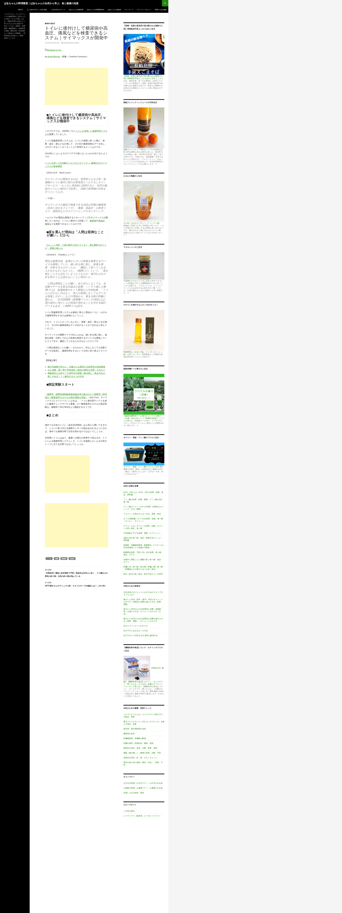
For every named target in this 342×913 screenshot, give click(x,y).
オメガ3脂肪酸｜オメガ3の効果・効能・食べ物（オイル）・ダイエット (143, 519)
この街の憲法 (129, 811)
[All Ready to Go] (53, 49)
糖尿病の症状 (129, 733)
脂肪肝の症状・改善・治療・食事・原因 (140, 748)
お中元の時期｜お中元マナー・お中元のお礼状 (143, 783)
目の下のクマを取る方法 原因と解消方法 (140, 635)
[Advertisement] (76, 86)
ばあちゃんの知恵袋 (114, 9)
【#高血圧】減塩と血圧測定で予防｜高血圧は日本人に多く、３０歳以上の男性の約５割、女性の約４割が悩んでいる (76, 573)
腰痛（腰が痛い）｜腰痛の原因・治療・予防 (142, 753)
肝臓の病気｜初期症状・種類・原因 (138, 743)
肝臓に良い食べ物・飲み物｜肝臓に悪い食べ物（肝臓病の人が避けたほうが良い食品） (143, 568)
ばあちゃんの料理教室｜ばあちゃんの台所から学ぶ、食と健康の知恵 (41, 3)
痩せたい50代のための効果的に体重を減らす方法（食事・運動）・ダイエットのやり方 (143, 619)
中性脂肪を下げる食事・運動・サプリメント (142, 533)
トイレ (49, 558)
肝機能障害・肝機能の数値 (134, 738)
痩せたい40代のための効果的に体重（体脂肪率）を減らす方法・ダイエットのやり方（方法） (142, 611)
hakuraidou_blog (71, 43)
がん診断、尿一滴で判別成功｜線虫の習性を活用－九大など (76, 370)
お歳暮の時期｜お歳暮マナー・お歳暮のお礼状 (143, 788)
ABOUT (20, 9)
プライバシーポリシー (144, 9)
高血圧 (52, 23)
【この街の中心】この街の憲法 (36, 9)
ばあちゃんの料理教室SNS (95, 9)
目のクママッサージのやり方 (135, 626)
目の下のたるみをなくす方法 (135, 630)
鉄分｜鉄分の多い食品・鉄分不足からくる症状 (143, 574)
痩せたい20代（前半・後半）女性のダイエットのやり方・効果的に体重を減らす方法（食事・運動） (143, 601)
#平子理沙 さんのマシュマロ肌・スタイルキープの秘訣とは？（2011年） (76, 584)
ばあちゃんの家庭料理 (76, 9)
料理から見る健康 (161, 9)
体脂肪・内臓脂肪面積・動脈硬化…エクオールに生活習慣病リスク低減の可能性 (143, 546)
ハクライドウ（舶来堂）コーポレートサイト (142, 816)
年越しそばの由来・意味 (133, 793)
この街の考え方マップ (57, 9)
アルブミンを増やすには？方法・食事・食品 (142, 514)
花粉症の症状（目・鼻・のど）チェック (140, 757)
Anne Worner (54, 56)
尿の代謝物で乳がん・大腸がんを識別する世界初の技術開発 (76, 366)
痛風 (47, 224)
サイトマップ (128, 9)
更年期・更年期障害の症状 (134, 729)
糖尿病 (47, 23)
